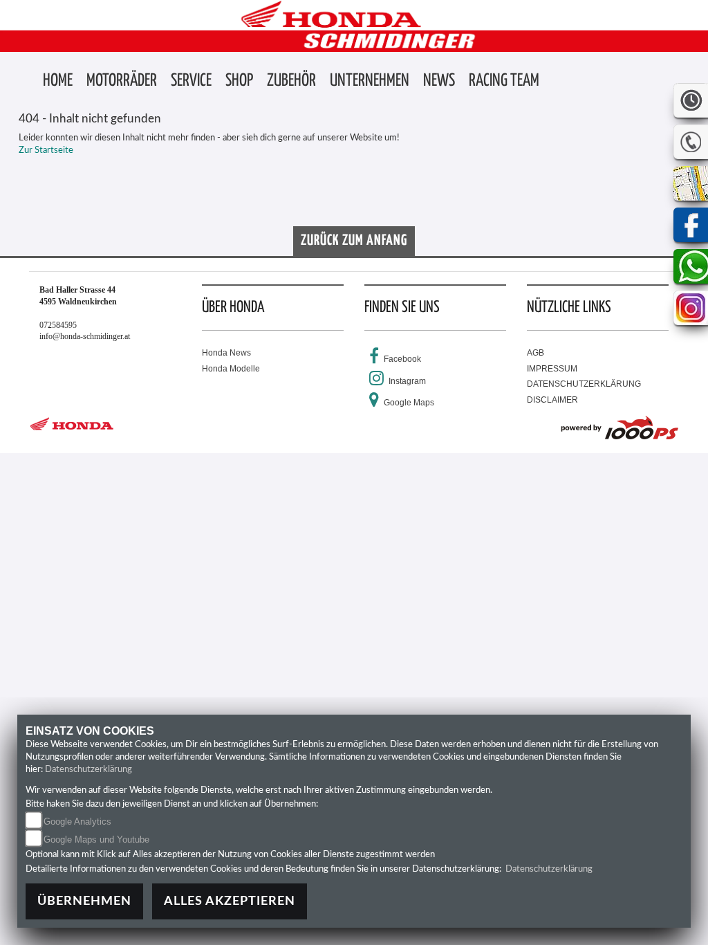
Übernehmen (84, 901)
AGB (535, 353)
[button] (121, 81)
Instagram (407, 381)
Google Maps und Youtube (96, 839)
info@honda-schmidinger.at (84, 336)
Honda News (226, 353)
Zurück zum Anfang (354, 241)
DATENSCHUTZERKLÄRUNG (584, 384)
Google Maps (409, 402)
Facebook (402, 359)
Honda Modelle (231, 369)
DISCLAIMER (552, 400)
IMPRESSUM (552, 369)
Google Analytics (77, 821)
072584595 (58, 325)
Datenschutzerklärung (88, 769)
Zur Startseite (46, 150)
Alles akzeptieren (229, 901)
